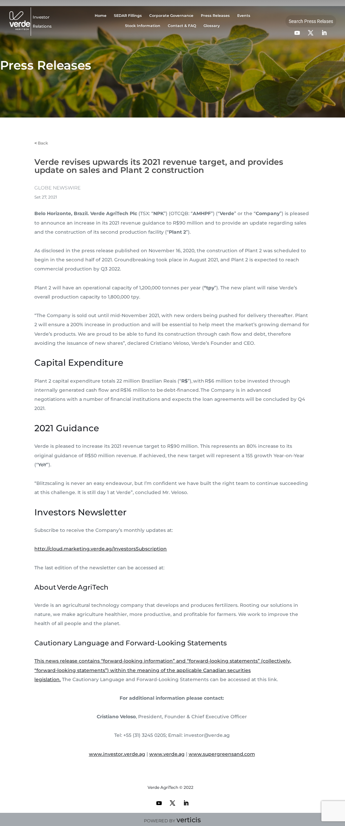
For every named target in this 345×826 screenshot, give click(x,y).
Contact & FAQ (182, 26)
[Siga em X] (310, 32)
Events (243, 16)
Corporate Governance (171, 16)
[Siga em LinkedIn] (324, 32)
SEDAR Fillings (128, 16)
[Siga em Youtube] (297, 32)
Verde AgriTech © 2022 (170, 787)
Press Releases (215, 16)
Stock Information (142, 26)
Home (100, 16)
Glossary (211, 26)
